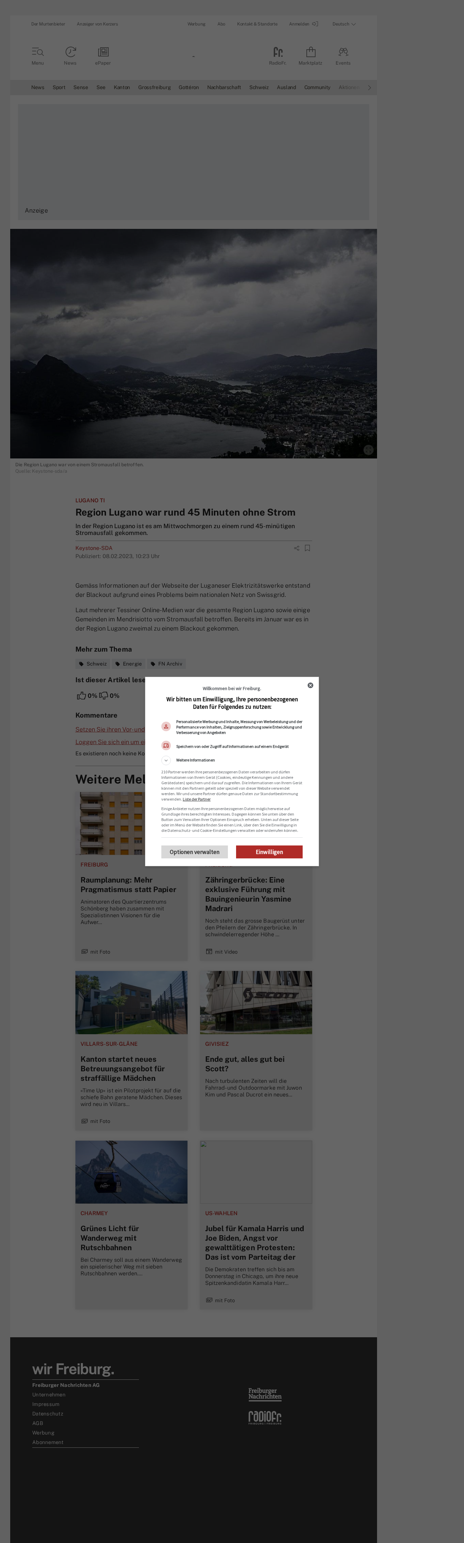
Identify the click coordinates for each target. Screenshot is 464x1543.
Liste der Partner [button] (197, 799)
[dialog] (232, 771)
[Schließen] (310, 685)
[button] (232, 760)
